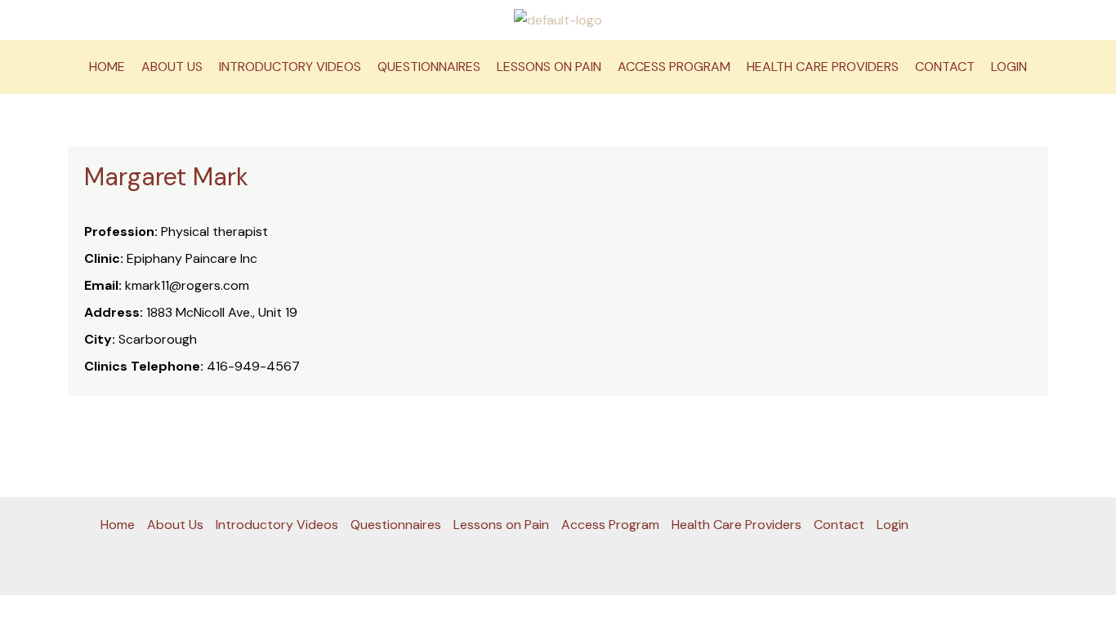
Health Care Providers (823, 66)
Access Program (674, 66)
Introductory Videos (290, 66)
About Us (172, 66)
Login (1009, 66)
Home (107, 66)
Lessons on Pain (549, 66)
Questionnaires (428, 66)
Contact (945, 66)
